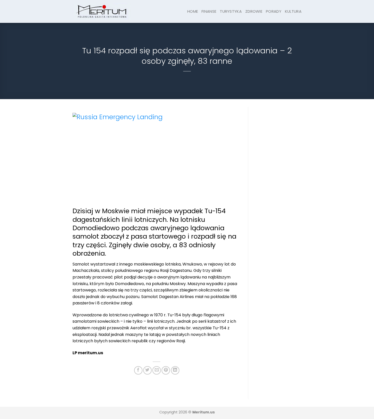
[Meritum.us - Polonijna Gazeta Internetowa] (102, 11)
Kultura (293, 11)
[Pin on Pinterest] (166, 370)
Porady (273, 11)
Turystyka (231, 11)
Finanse (209, 11)
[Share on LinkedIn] (175, 370)
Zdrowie (253, 11)
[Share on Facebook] (138, 370)
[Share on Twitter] (147, 370)
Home (192, 11)
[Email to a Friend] (156, 370)
